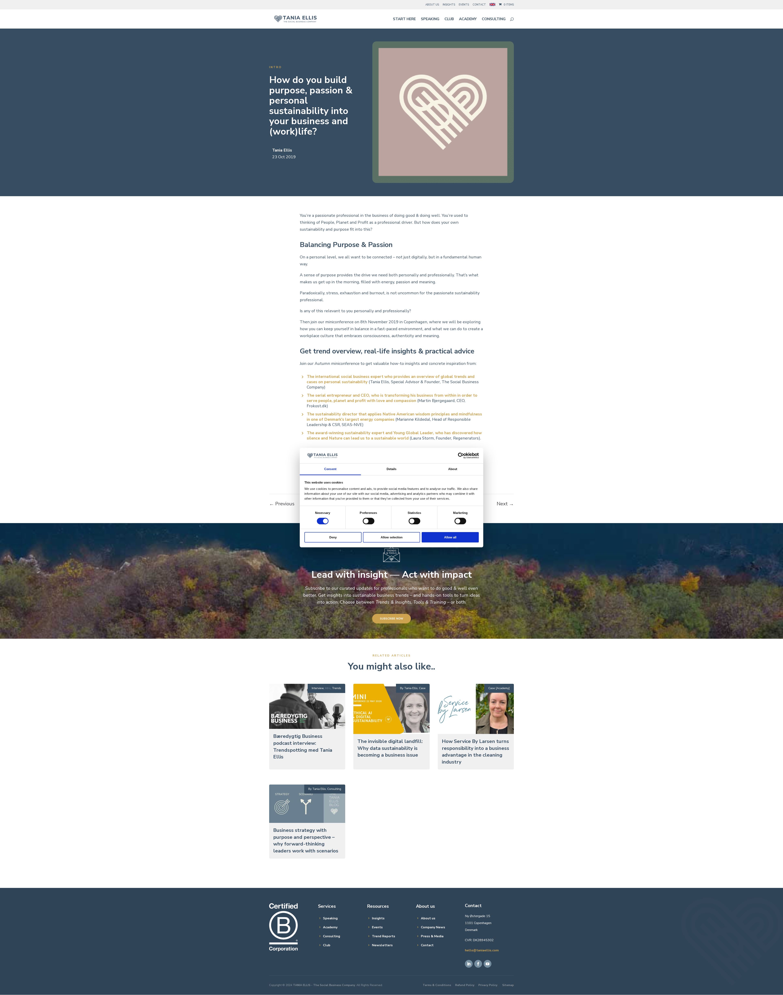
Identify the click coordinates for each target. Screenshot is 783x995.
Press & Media (432, 936)
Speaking (430, 19)
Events (464, 5)
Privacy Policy (487, 985)
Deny (333, 537)
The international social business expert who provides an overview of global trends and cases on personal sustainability (390, 379)
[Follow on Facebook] (478, 964)
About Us (432, 5)
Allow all (450, 537)
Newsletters (382, 945)
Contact (479, 5)
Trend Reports (383, 936)
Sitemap (508, 985)
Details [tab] (392, 469)
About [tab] (452, 469)
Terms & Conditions (437, 985)
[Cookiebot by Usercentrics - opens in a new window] (461, 456)
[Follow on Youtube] (487, 964)
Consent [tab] (330, 469)
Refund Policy (464, 985)
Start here (404, 19)
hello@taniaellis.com (482, 950)
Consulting (494, 19)
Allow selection (392, 537)
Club (449, 19)
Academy (468, 19)
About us (428, 918)
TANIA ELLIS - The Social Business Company (324, 985)
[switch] (368, 521)
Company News (433, 927)
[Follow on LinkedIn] (469, 964)
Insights (449, 5)
